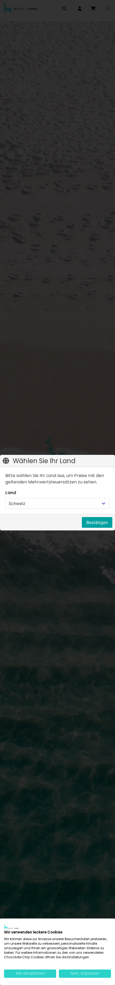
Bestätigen (97, 522)
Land (10, 493)
